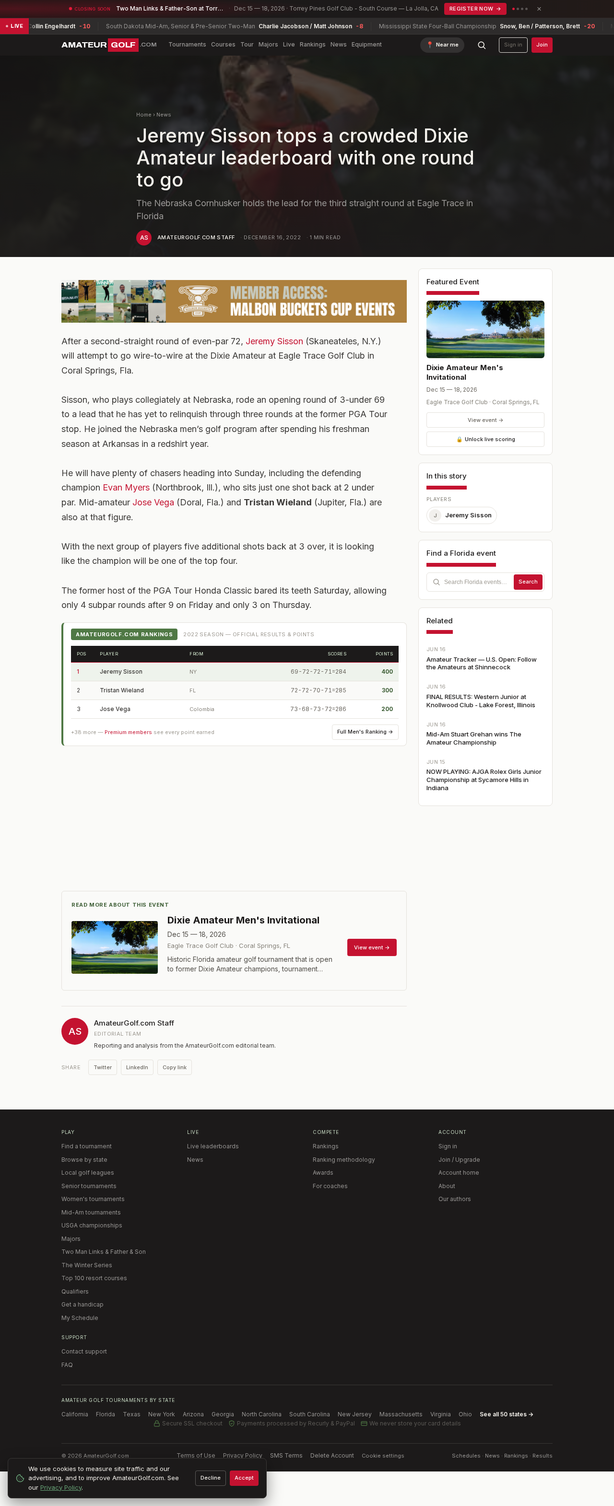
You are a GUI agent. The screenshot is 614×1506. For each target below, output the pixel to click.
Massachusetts (401, 1414)
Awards (323, 1172)
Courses (223, 44)
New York (161, 1414)
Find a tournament (86, 1146)
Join (542, 44)
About (446, 1186)
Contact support (84, 1351)
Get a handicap (82, 1304)
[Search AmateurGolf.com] (481, 45)
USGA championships (91, 1225)
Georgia (223, 1414)
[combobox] (485, 582)
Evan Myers (126, 487)
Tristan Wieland (122, 690)
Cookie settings (383, 1455)
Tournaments (187, 44)
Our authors (454, 1198)
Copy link (175, 1067)
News (339, 44)
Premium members (128, 732)
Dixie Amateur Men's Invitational (464, 372)
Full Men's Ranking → (365, 731)
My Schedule (79, 1317)
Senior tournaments (89, 1186)
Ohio (465, 1414)
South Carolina (309, 1414)
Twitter (103, 1067)
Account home (458, 1172)
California (74, 1414)
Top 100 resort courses (94, 1278)
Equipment (367, 44)
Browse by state (84, 1159)
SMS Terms (286, 1455)
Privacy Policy (242, 1455)
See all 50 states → (506, 1414)
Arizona (193, 1414)
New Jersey (355, 1414)
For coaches (330, 1186)
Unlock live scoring (485, 439)
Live (289, 44)
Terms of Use (196, 1455)
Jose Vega (153, 502)
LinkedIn (137, 1067)
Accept (244, 1477)
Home (144, 114)
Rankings (313, 44)
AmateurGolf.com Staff (196, 237)
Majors (268, 44)
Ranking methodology (344, 1159)
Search (528, 581)
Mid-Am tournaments (91, 1212)
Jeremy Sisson (274, 341)
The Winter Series (86, 1265)
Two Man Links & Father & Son (103, 1251)
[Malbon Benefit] (234, 301)
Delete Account (332, 1455)
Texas (132, 1414)
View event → (486, 420)
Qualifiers (75, 1291)
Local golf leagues (87, 1172)
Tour (247, 44)
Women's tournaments (93, 1198)
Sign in (513, 44)
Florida (105, 1414)
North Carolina (262, 1414)
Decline (211, 1477)
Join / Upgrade (459, 1159)
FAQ (67, 1364)
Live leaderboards (213, 1146)
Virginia (440, 1414)
